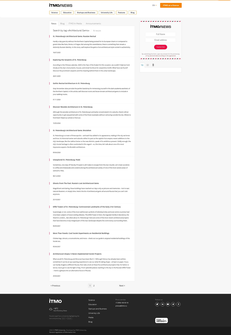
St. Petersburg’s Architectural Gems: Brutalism (72, 130)
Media (90, 317)
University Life (106, 12)
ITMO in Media (75, 23)
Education (67, 12)
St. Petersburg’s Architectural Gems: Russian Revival (74, 36)
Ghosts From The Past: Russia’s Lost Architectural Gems (76, 183)
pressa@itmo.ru (121, 306)
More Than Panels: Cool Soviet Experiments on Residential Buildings (81, 233)
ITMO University (60, 330)
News (53, 23)
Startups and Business (86, 12)
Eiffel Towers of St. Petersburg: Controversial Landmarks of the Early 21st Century (87, 207)
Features (121, 12)
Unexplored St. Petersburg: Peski (66, 160)
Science (54, 12)
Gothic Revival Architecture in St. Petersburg (71, 83)
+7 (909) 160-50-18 (122, 303)
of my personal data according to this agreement (161, 56)
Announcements (93, 23)
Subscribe (161, 47)
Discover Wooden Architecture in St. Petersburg (72, 107)
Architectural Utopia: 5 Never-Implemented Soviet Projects (77, 254)
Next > (122, 285)
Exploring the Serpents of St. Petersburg (69, 60)
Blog (133, 12)
